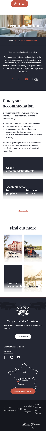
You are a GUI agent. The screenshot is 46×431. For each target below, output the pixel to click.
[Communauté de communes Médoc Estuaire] (31, 424)
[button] (37, 4)
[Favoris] (29, 10)
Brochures (8, 351)
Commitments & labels (14, 346)
